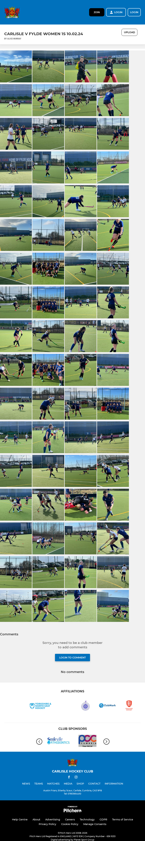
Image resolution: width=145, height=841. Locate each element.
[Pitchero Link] (72, 811)
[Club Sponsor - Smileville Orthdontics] (57, 741)
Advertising (52, 819)
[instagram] (76, 777)
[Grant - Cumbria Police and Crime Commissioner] (87, 741)
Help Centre (20, 819)
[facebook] (69, 777)
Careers (70, 819)
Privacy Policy (47, 824)
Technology (87, 819)
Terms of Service (122, 819)
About (36, 819)
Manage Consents (94, 824)
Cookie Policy (69, 824)
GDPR (103, 819)
